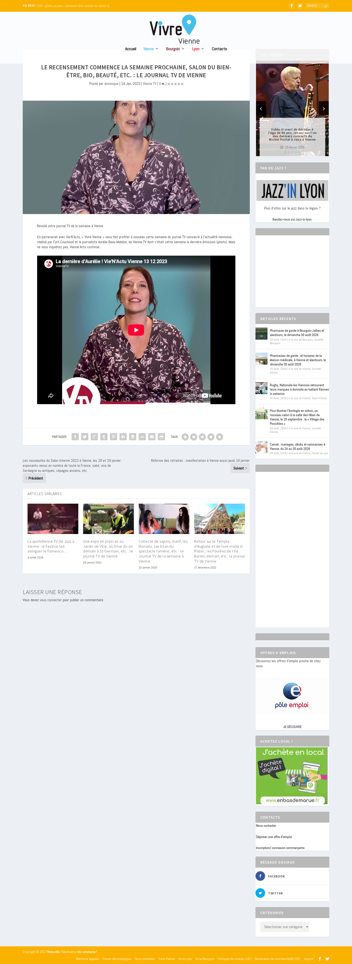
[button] (285, 152)
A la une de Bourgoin (301, 340)
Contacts (219, 49)
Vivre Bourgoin (204, 959)
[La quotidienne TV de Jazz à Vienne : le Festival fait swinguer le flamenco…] (53, 519)
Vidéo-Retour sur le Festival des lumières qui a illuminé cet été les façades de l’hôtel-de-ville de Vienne (292, 134)
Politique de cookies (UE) (234, 959)
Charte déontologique (116, 959)
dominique (111, 83)
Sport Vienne (319, 398)
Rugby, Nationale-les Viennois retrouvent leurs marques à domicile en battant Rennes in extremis (299, 389)
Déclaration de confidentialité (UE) (277, 959)
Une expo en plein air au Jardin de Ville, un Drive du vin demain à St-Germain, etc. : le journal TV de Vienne (108, 548)
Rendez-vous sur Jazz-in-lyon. (292, 219)
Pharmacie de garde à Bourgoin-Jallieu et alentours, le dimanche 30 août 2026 (297, 332)
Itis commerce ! (87, 952)
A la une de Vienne (299, 369)
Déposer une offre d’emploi (274, 837)
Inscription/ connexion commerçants (280, 848)
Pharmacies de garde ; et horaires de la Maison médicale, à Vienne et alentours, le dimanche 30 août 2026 (298, 359)
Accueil (130, 49)
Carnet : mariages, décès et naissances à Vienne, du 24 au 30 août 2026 (297, 446)
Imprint (308, 959)
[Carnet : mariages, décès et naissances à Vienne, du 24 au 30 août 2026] (261, 447)
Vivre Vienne (167, 959)
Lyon (195, 49)
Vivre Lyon (185, 959)
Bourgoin (173, 49)
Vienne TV (149, 83)
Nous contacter (266, 825)
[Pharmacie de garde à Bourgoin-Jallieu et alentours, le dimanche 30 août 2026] (261, 334)
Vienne (148, 49)
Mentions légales (87, 959)
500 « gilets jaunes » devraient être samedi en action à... (74, 6)
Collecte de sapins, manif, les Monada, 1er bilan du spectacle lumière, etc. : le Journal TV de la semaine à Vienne (163, 551)
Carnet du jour (320, 453)
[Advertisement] (292, 275)
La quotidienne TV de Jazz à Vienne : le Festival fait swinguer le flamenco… (51, 546)
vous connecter (51, 599)
